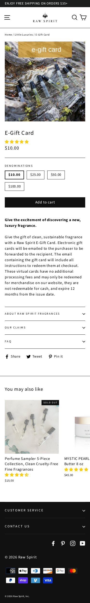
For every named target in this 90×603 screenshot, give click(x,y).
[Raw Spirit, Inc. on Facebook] (53, 543)
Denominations (19, 166)
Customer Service (24, 510)
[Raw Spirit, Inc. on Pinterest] (63, 543)
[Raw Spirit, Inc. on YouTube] (82, 543)
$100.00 (14, 186)
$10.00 (14, 174)
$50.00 (56, 174)
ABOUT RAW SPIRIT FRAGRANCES (32, 314)
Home (8, 34)
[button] (17, 142)
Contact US (17, 526)
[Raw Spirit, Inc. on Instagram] (72, 543)
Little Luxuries (24, 34)
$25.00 (35, 174)
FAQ (8, 341)
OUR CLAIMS (15, 328)
